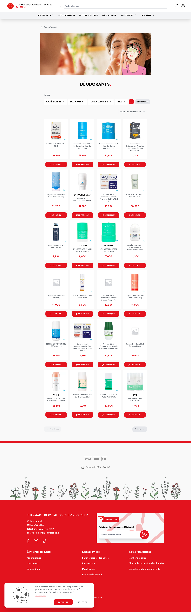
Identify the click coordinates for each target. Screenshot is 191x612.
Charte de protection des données (146, 563)
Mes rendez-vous (66, 15)
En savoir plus (40, 596)
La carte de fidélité (92, 574)
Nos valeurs (148, 15)
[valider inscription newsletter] (144, 534)
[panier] (183, 6)
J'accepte (63, 602)
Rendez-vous (88, 563)
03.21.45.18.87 (46, 528)
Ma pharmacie (109, 15)
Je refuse (82, 602)
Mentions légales (137, 557)
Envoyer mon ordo (88, 15)
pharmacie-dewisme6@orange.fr (43, 532)
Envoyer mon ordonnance (95, 557)
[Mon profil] (177, 6)
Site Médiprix (33, 569)
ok (131, 101)
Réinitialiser (142, 101)
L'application (88, 569)
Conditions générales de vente (144, 569)
